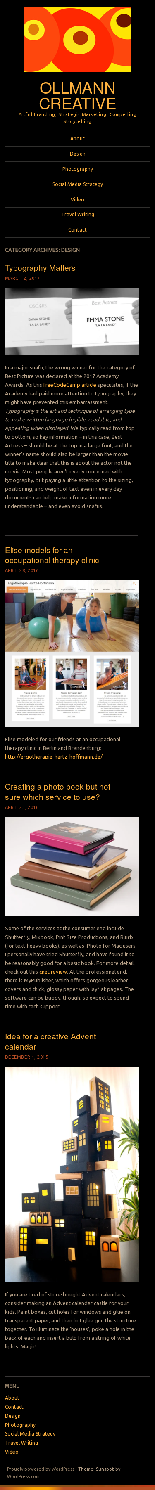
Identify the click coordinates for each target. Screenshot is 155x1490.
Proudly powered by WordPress (40, 1468)
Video (77, 199)
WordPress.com (23, 1476)
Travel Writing (77, 214)
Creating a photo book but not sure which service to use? (57, 791)
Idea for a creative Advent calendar (50, 1041)
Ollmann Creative (78, 95)
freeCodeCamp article (69, 385)
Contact (77, 229)
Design (78, 153)
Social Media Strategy (77, 184)
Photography (77, 169)
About (77, 138)
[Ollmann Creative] (77, 75)
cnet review (53, 971)
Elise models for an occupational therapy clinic (52, 554)
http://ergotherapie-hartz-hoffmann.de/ (54, 756)
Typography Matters (40, 267)
